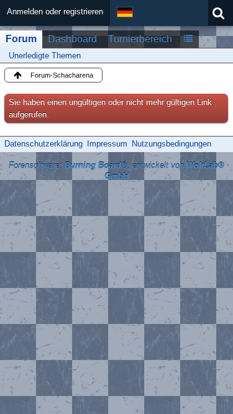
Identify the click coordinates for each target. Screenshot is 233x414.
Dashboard (72, 39)
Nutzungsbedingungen (171, 143)
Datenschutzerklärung (43, 143)
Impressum (107, 143)
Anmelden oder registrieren (55, 11)
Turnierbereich (140, 39)
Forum (21, 39)
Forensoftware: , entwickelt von (116, 171)
